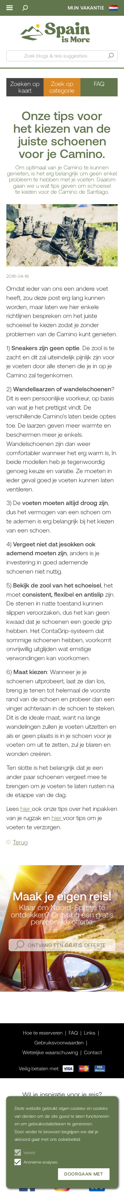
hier (26, 808)
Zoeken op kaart (24, 87)
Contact (93, 1052)
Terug (20, 842)
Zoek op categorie (61, 87)
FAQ (99, 83)
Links (89, 1033)
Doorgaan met (83, 1174)
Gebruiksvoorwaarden (59, 1042)
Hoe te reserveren (43, 1033)
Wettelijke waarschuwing (50, 1052)
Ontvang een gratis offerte (67, 945)
